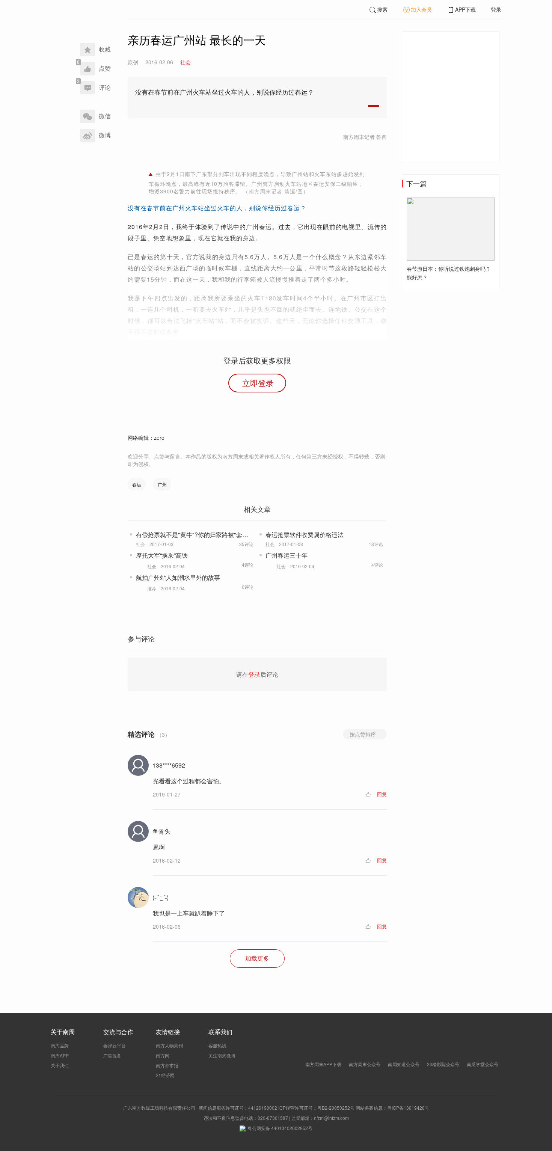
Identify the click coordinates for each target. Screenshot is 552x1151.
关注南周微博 (221, 1055)
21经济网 (165, 1075)
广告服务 (112, 1055)
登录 (496, 9)
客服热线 (217, 1045)
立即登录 (258, 382)
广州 (162, 484)
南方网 (162, 1055)
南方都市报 (167, 1065)
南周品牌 (60, 1045)
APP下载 (465, 9)
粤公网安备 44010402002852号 (279, 1128)
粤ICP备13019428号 (408, 1107)
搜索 (382, 9)
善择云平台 (114, 1045)
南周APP (60, 1055)
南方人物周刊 (169, 1045)
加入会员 (421, 9)
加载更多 (257, 958)
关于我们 (60, 1065)
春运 (136, 484)
